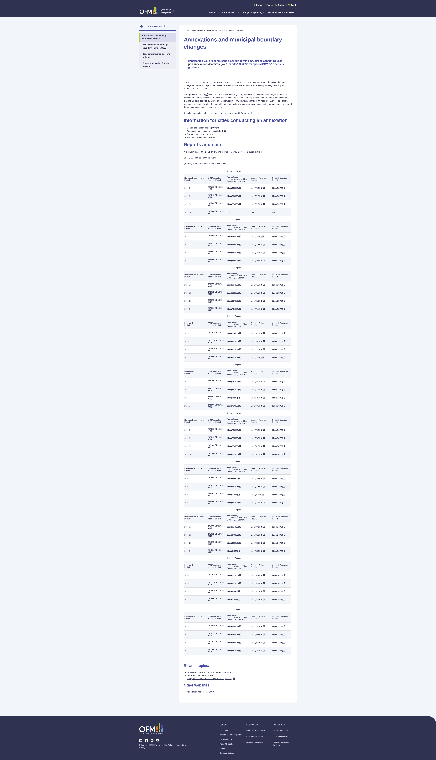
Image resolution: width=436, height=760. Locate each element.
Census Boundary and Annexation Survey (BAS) (209, 672)
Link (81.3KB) (256, 301)
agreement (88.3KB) (196, 94)
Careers (222, 748)
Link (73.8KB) (233, 236)
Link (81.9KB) (256, 446)
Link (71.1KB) (256, 503)
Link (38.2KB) (233, 583)
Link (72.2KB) (256, 253)
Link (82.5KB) (256, 599)
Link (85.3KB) (233, 349)
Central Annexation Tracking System (156, 64)
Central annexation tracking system (203, 128)
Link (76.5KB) (256, 430)
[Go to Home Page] (157, 10)
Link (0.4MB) (277, 430)
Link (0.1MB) (232, 398)
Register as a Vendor (281, 730)
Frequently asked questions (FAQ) (202, 137)
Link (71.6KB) (233, 261)
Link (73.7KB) (233, 503)
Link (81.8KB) (256, 454)
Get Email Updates (226, 753)
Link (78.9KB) (256, 478)
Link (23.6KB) (256, 626)
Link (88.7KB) (233, 575)
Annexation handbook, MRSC (200, 675)
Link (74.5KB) (256, 349)
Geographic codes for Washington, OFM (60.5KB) (209, 679)
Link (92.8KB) (233, 543)
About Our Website (166, 745)
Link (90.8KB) (233, 188)
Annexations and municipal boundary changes (154, 37)
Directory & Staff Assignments (230, 735)
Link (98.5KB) (233, 643)
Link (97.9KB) (233, 535)
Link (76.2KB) (233, 357)
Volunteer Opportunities (255, 742)
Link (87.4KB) (233, 333)
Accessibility (181, 745)
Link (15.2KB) (256, 651)
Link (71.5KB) (256, 285)
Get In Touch (224, 730)
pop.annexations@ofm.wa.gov (206, 64)
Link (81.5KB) (256, 333)
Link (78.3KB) (256, 438)
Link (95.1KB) (233, 382)
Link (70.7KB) (256, 406)
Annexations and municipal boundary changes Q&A (155, 46)
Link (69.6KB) (256, 261)
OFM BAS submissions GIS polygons (201, 158)
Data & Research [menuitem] (229, 12)
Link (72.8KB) (256, 196)
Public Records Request (255, 730)
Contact (281, 5)
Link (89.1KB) (233, 293)
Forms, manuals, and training (200, 134)
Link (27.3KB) (233, 651)
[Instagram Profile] (152, 740)
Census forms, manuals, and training (156, 55)
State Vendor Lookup (281, 736)
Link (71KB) (256, 236)
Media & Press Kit (226, 744)
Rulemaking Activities (254, 736)
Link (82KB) (232, 478)
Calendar (270, 5)
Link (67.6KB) (256, 390)
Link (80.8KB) (233, 196)
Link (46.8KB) (256, 341)
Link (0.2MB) (232, 495)
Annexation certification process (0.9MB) (205, 131)
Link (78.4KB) (233, 253)
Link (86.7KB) (233, 301)
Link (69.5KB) (256, 398)
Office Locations (225, 739)
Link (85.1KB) (256, 551)
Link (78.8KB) (233, 204)
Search (293, 5)
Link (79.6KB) (233, 309)
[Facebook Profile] (146, 740)
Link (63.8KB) (233, 634)
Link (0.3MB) (277, 188)
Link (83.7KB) (256, 382)
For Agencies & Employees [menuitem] (281, 12)
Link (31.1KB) (256, 583)
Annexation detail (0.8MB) (195, 152)
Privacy (142, 748)
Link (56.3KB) (256, 634)
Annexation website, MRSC (199, 692)
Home (186, 30)
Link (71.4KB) (256, 309)
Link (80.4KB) (233, 285)
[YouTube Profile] (157, 740)
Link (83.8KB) (256, 543)
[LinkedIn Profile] (140, 740)
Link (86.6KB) (233, 446)
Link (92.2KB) (233, 454)
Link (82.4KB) (256, 591)
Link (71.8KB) (256, 245)
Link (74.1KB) (256, 188)
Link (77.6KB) (233, 245)
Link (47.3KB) (233, 341)
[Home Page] (151, 728)
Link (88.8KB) (233, 626)
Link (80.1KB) (256, 527)
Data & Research (155, 26)
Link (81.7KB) (256, 293)
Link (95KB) (232, 591)
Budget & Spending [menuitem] (252, 12)
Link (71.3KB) (256, 204)
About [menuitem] (212, 12)
